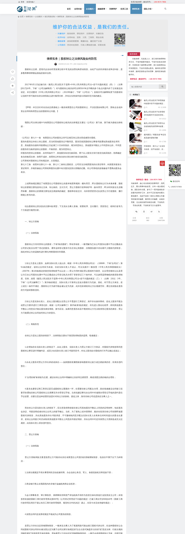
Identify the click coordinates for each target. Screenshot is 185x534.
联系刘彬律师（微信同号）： (148, 2)
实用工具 (124, 9)
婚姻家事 (101, 9)
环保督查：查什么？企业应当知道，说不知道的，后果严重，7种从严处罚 (154, 149)
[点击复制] (143, 211)
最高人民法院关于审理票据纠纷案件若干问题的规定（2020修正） (155, 103)
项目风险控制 (49, 17)
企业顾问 (90, 9)
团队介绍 (147, 9)
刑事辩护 (113, 9)
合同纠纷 (78, 9)
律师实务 (136, 9)
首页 (69, 9)
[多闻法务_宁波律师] (27, 9)
